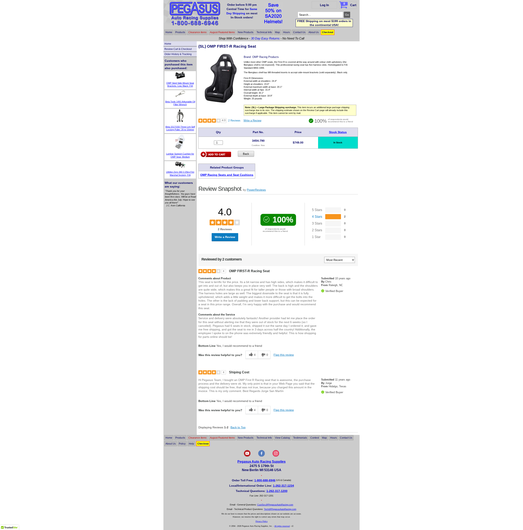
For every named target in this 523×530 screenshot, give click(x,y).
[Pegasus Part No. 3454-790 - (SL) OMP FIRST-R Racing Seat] (220, 102)
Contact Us (299, 32)
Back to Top (238, 427)
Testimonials (300, 437)
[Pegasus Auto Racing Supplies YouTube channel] (247, 456)
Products (180, 32)
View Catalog (282, 437)
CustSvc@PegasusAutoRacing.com (275, 504)
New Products (245, 32)
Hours (286, 32)
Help (191, 443)
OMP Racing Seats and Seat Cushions (226, 174)
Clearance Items (197, 32)
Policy (182, 443)
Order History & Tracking (178, 54)
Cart (349, 4)
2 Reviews (234, 120)
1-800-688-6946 (264, 480)
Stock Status (338, 132)
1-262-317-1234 (283, 485)
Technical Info (264, 32)
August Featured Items (222, 32)
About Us (313, 32)
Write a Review (252, 120)
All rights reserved (282, 526)
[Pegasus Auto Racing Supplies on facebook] (261, 456)
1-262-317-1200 (276, 491)
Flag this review (284, 354)
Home (168, 32)
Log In (324, 5)
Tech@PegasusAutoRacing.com (280, 509)
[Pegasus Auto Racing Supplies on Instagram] (276, 456)
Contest (314, 437)
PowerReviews (256, 189)
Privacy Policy (262, 521)
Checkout (327, 32)
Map (277, 32)
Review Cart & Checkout (178, 49)
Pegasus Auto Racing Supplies (261, 461)
